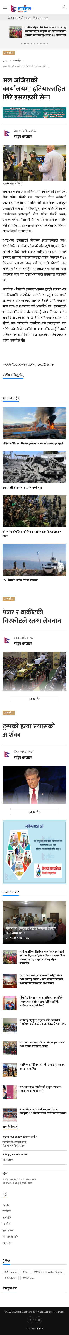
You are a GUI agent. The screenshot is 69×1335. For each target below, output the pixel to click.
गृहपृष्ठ (5, 61)
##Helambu (11, 1272)
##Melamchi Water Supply (48, 1272)
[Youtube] (38, 1319)
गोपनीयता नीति (10, 1237)
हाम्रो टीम (7, 1243)
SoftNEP (38, 1328)
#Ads (25, 1272)
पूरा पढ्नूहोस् (34, 699)
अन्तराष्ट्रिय (17, 61)
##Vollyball (11, 1278)
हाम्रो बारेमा (8, 1230)
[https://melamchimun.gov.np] (34, 852)
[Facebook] (30, 1319)
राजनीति (7, 1218)
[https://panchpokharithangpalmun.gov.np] (34, 112)
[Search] (64, 6)
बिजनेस (6, 1224)
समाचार (7, 1211)
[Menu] (5, 7)
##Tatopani (28, 1278)
